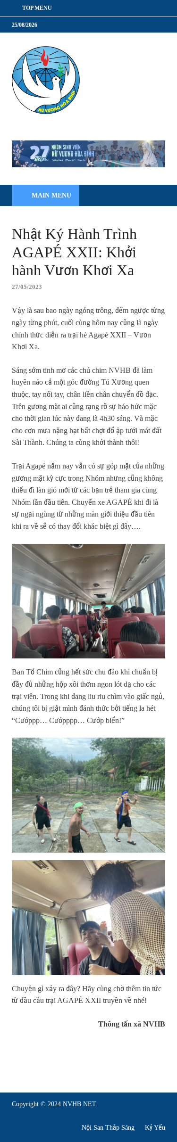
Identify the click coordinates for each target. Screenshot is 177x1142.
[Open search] (153, 196)
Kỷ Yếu (155, 1127)
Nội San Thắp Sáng (108, 1127)
